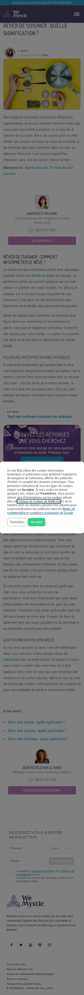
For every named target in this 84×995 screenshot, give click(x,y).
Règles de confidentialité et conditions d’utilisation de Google (41, 511)
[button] (17, 522)
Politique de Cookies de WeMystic (38, 501)
